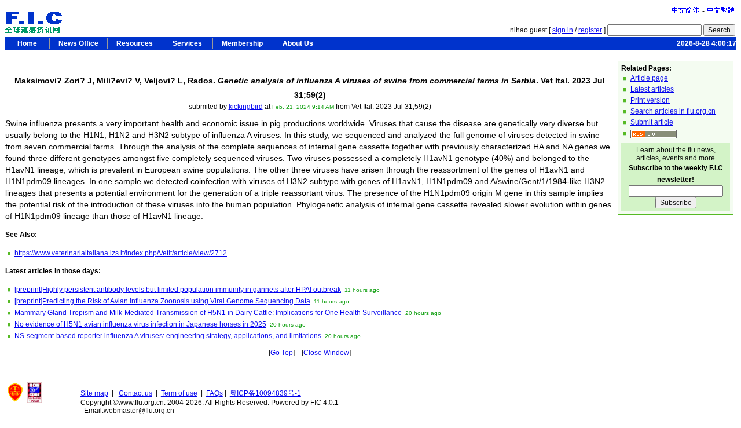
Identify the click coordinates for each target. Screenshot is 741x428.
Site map (94, 393)
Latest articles (652, 89)
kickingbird (246, 107)
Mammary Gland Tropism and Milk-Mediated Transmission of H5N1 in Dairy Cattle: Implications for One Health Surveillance (208, 313)
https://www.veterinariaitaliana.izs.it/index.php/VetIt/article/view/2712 (120, 253)
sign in (562, 30)
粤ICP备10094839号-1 (265, 393)
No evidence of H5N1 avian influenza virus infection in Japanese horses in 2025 (140, 324)
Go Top (281, 353)
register (590, 30)
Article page (649, 78)
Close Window (326, 353)
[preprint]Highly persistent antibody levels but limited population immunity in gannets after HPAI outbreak (177, 290)
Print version (650, 100)
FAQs (214, 393)
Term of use (179, 393)
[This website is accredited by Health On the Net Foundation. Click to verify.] (34, 400)
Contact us (135, 393)
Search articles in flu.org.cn (673, 111)
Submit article (651, 122)
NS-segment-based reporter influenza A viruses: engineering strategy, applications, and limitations (167, 336)
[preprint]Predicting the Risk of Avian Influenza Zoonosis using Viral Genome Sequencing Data (162, 301)
